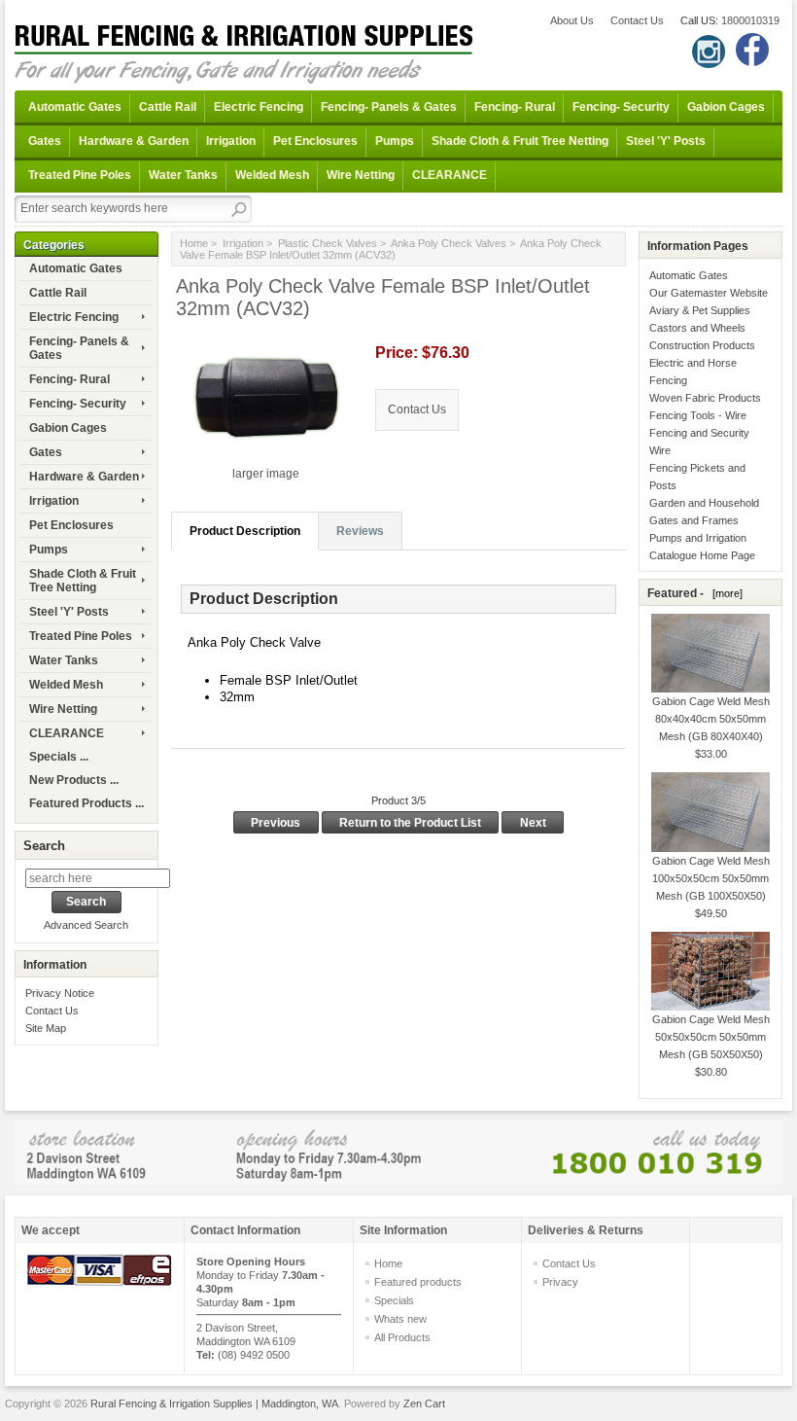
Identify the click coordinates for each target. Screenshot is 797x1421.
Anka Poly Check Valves (448, 243)
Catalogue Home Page (702, 555)
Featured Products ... (86, 803)
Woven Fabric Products (705, 398)
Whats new (400, 1319)
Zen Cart (424, 1403)
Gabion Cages (726, 107)
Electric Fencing (258, 107)
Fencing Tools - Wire (697, 415)
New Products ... (74, 780)
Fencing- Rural (514, 107)
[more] (725, 593)
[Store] (398, 1152)
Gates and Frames (694, 520)
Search (44, 845)
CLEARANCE (449, 175)
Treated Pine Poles (79, 175)
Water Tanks (183, 175)
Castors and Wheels (697, 328)
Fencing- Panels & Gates (389, 107)
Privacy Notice (59, 993)
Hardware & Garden (134, 141)
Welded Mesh (272, 175)
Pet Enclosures (315, 141)
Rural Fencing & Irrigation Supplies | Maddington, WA (214, 1403)
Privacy (560, 1282)
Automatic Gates (74, 107)
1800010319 (750, 20)
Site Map (45, 1028)
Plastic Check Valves (327, 243)
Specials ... (58, 757)
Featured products (418, 1282)
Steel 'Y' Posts (666, 141)
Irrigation (231, 141)
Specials (394, 1300)
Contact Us (637, 20)
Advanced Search (86, 925)
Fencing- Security (621, 107)
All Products (402, 1337)
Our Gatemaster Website (708, 293)
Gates (44, 141)
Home (194, 243)
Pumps (394, 141)
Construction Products (702, 345)
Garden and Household (704, 503)
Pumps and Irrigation (697, 538)
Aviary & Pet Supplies (699, 310)
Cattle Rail (167, 107)
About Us (572, 20)
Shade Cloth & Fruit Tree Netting (520, 141)
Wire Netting (361, 175)
